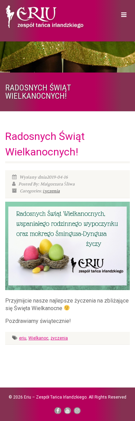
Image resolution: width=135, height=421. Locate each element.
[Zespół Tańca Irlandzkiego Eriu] (45, 17)
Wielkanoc (38, 338)
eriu (22, 338)
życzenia (51, 191)
